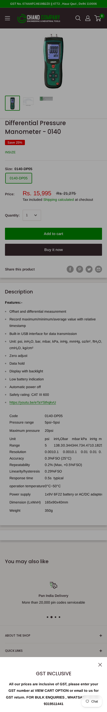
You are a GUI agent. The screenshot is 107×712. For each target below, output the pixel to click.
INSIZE (10, 152)
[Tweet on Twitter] (89, 269)
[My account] (87, 18)
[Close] (100, 664)
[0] (98, 18)
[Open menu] (7, 18)
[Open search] (78, 18)
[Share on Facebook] (70, 269)
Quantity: (12, 215)
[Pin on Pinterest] (79, 269)
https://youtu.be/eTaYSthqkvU (32, 402)
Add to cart (53, 234)
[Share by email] (98, 269)
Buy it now (53, 249)
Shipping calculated (58, 200)
